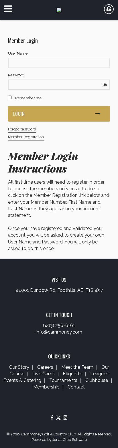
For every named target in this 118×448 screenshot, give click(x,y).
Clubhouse (96, 380)
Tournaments (63, 380)
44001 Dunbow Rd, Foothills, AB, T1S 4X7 (59, 290)
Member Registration (26, 137)
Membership (46, 387)
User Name (17, 53)
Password (16, 75)
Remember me (28, 98)
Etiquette (72, 373)
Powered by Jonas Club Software (59, 439)
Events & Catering (22, 380)
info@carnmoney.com (59, 332)
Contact (76, 387)
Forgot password (22, 129)
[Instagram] (65, 418)
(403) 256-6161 (59, 325)
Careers (45, 367)
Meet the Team (77, 367)
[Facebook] (52, 418)
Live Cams (43, 373)
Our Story (19, 367)
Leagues (99, 373)
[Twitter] (58, 418)
